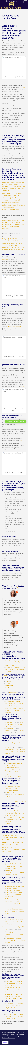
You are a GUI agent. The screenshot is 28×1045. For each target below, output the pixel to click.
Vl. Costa (20, 1016)
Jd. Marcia (8, 776)
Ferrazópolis (9, 813)
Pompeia (10, 990)
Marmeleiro (15, 202)
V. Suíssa (20, 770)
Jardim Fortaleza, (12, 706)
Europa (18, 988)
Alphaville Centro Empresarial (14, 938)
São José (16, 844)
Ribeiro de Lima (10, 920)
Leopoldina (8, 667)
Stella (11, 751)
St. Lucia (19, 998)
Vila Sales (21, 188)
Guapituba (8, 870)
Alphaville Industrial (11, 886)
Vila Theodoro (15, 996)
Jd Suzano (20, 1014)
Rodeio (19, 776)
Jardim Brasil (16, 200)
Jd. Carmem (19, 981)
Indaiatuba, (8, 722)
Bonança (15, 790)
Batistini (8, 824)
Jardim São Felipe (13, 239)
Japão (12, 985)
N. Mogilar (13, 765)
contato (23, 87)
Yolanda (16, 801)
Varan (20, 983)
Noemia (10, 872)
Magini (15, 875)
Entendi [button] (5, 1042)
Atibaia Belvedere (9, 207)
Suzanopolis (9, 1016)
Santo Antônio (15, 842)
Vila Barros (14, 911)
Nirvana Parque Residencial (10, 220)
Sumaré (19, 724)
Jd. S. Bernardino (12, 983)
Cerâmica (9, 844)
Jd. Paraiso (15, 909)
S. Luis (20, 875)
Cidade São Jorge (10, 743)
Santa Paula (14, 835)
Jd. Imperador (9, 1004)
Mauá (7, 733)
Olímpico (6, 837)
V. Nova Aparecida (10, 763)
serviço (6, 676)
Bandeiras (17, 788)
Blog (19, 588)
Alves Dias (10, 819)
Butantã (13, 663)
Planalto (16, 811)
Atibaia (5, 198)
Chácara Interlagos (15, 186)
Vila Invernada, (9, 701)
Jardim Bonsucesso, (11, 708)
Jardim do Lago (14, 209)
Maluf (19, 990)
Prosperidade (16, 849)
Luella (12, 992)
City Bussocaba (9, 792)
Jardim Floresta (16, 222)
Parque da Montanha (18, 205)
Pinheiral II (6, 200)
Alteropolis (8, 994)
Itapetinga (9, 184)
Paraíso (10, 671)
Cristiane (19, 743)
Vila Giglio (5, 186)
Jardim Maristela (15, 198)
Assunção (20, 751)
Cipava (7, 799)
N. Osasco (14, 794)
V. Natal (9, 772)
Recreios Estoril (6, 202)
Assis (14, 868)
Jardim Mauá (9, 864)
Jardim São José (9, 988)
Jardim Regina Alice (19, 927)
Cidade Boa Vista (10, 981)
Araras (22, 731)
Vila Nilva (8, 909)
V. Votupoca (9, 899)
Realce (14, 998)
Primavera (14, 866)
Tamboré (10, 924)
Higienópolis (17, 661)
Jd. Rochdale (9, 786)
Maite (8, 998)
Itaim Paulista (20, 669)
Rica (6, 985)
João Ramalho (21, 749)
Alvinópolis (5, 191)
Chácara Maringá (14, 245)
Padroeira (9, 790)
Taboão (14, 815)
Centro (17, 767)
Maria (8, 797)
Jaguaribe (9, 788)
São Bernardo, (9, 728)
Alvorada (9, 745)
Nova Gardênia (6, 193)
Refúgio (4, 239)
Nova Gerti (13, 837)
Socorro (8, 774)
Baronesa (21, 794)
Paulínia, (7, 731)
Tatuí (6, 726)
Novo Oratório (9, 749)
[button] (15, 421)
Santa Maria (5, 835)
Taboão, (17, 710)
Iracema (13, 940)
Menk (24, 801)
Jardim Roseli (16, 196)
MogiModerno (9, 767)
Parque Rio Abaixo (13, 241)
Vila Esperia (13, 188)
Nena (7, 992)
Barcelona (5, 842)
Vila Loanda (7, 196)
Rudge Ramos (9, 817)
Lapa (13, 665)
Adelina (18, 1006)
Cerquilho (13, 724)
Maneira (20, 1004)
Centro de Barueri (7, 927)
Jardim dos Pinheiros (8, 182)
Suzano (12, 669)
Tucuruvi (16, 667)
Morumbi (19, 193)
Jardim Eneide (18, 184)
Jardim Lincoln (10, 1006)
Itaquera (7, 665)
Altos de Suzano (10, 1018)
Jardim (6, 929)
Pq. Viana (17, 903)
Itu (10, 726)
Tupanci (7, 934)
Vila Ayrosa (17, 786)
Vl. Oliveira (18, 772)
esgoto (22, 386)
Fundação (5, 847)
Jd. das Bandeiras (10, 770)
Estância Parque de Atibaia (17, 249)
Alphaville (17, 890)
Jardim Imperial (6, 205)
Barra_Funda (9, 661)
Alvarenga (17, 813)
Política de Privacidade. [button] (8, 1038)
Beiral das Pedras (7, 224)
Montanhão (8, 811)
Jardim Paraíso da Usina (9, 247)
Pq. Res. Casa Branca (12, 1008)
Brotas (4, 209)
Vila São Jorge (9, 932)
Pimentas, (21, 704)
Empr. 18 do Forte (10, 892)
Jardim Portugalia (10, 1014)
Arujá (18, 663)
